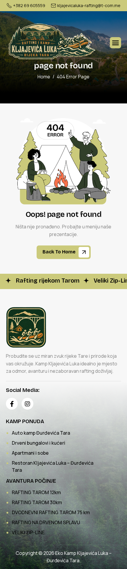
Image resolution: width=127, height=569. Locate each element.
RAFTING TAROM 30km (37, 502)
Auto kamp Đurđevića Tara (41, 433)
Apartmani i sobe (30, 453)
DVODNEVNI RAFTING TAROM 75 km (51, 512)
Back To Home (60, 252)
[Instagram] (27, 404)
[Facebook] (12, 404)
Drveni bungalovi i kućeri (38, 443)
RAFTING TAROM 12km (36, 492)
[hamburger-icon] (115, 42)
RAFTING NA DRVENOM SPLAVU (46, 522)
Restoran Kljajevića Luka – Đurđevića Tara (52, 466)
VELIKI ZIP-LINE (28, 532)
